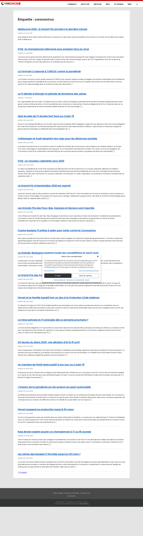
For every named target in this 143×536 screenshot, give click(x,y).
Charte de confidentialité (71, 493)
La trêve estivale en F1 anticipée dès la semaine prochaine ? (53, 319)
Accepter (58, 275)
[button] (98, 256)
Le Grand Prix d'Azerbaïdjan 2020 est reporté (44, 185)
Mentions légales (58, 493)
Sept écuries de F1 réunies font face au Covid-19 (46, 116)
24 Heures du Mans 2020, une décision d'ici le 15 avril (49, 342)
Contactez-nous (85, 493)
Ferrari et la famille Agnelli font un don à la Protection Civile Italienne (58, 297)
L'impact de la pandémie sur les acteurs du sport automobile (54, 387)
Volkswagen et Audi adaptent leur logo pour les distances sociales (57, 138)
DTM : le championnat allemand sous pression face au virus (53, 49)
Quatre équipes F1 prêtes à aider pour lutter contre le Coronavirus (57, 230)
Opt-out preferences (60, 280)
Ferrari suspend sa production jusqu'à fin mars (46, 409)
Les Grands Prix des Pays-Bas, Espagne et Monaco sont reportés (56, 208)
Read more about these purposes (89, 270)
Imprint (87, 280)
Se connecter (71, 496)
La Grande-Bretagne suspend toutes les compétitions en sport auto (58, 252)
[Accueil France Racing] (10, 4)
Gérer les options (85, 276)
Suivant (24, 472)
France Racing (84, 504)
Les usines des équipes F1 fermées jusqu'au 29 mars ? (49, 454)
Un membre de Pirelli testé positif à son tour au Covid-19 (51, 364)
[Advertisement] (71, 521)
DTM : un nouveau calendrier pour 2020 (41, 161)
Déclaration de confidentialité (75, 280)
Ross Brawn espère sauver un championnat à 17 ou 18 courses (54, 431)
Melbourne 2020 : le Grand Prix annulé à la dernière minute (52, 29)
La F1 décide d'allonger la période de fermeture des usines (52, 93)
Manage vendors (49, 270)
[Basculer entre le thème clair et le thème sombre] (137, 4)
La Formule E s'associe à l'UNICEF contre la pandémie (49, 71)
